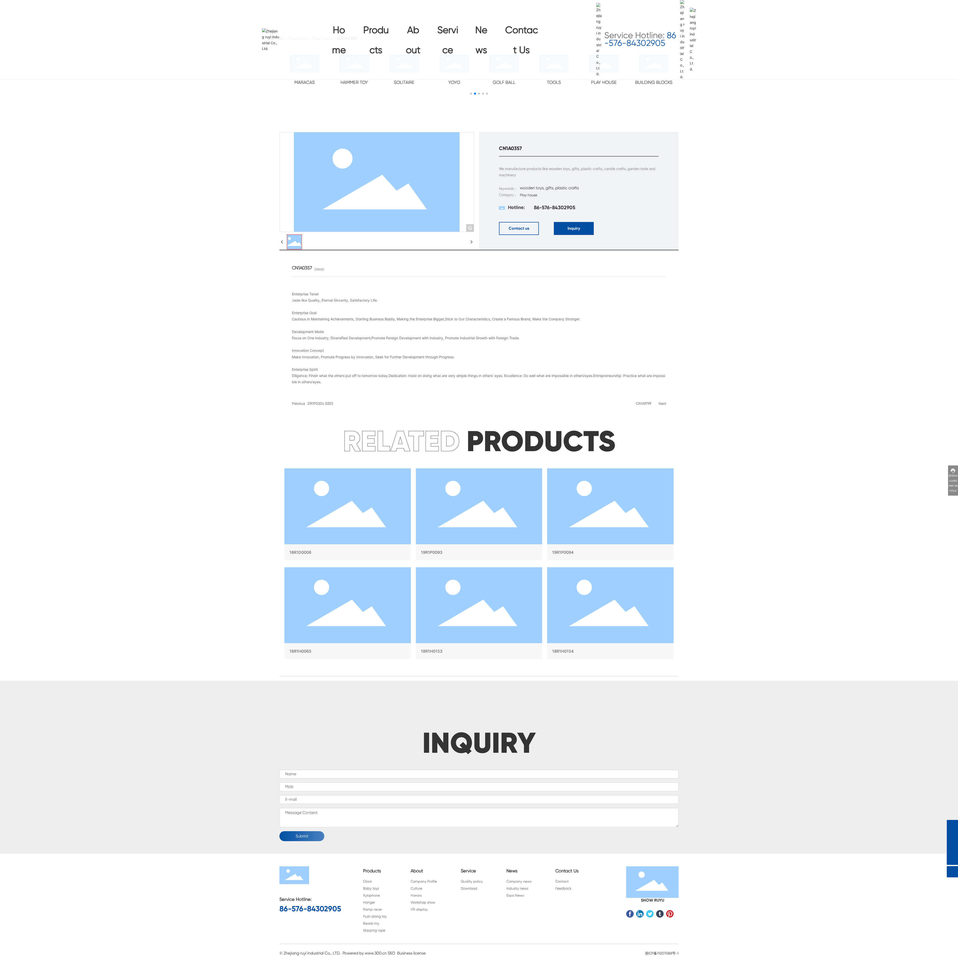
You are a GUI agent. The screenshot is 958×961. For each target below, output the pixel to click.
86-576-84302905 (554, 207)
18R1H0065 (347, 614)
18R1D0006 (347, 515)
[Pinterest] (670, 914)
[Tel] (952, 848)
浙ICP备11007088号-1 (662, 953)
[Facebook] (630, 914)
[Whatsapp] (952, 825)
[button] (471, 94)
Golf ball (504, 82)
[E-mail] (952, 836)
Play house (604, 82)
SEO (391, 953)
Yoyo (454, 82)
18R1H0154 (610, 614)
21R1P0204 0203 (320, 403)
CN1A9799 (643, 403)
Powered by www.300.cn (365, 953)
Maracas (304, 82)
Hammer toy (354, 82)
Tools (554, 82)
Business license (411, 953)
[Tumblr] (660, 914)
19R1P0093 (479, 515)
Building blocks (653, 82)
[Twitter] (650, 914)
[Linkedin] (640, 914)
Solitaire (404, 82)
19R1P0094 (610, 515)
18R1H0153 (479, 614)
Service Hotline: (640, 39)
